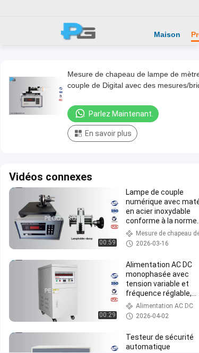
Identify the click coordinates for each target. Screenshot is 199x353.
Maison (167, 34)
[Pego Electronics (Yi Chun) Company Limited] (82, 31)
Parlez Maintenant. (121, 114)
